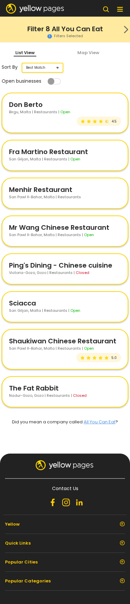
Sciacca (22, 303)
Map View (88, 52)
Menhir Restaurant (40, 189)
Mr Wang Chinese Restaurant (59, 227)
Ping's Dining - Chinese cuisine (60, 265)
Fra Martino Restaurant (48, 151)
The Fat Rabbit (34, 388)
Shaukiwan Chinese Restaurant (62, 341)
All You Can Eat (99, 422)
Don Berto (26, 104)
